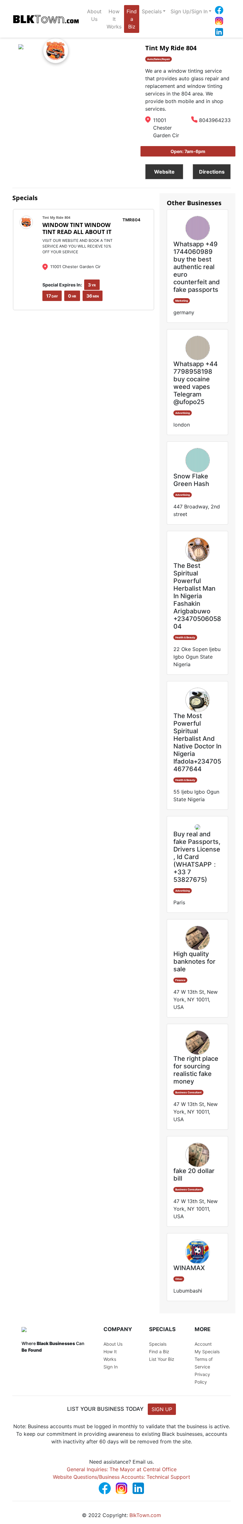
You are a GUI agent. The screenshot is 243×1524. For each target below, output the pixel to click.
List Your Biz (161, 1359)
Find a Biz (132, 19)
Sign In (110, 1366)
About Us (94, 15)
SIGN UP (162, 1409)
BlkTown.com (145, 1515)
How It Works (114, 19)
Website (164, 172)
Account (203, 1344)
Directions (212, 172)
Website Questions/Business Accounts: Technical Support (121, 1477)
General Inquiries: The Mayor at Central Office (122, 1469)
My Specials (207, 1351)
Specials (152, 11)
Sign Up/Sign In (189, 11)
